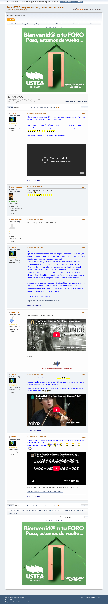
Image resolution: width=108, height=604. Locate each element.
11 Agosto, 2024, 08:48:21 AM (35, 374)
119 (44, 107)
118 (41, 107)
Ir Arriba (10, 505)
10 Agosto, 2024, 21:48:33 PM (35, 312)
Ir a (61, 517)
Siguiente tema (81, 101)
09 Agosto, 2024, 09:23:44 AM (35, 219)
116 (35, 107)
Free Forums (14, 599)
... (24, 107)
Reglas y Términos (90, 597)
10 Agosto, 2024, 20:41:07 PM (35, 247)
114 (29, 107)
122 (53, 107)
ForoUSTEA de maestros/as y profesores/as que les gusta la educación (36, 8)
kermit (13, 113)
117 (38, 107)
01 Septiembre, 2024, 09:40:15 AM (36, 436)
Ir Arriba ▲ (100, 597)
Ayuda (82, 597)
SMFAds (7, 599)
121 (50, 107)
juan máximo (16, 187)
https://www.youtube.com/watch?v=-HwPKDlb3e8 (43, 301)
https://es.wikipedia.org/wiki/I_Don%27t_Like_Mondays (45, 491)
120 (47, 107)
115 (32, 107)
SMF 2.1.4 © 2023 (10, 597)
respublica (15, 312)
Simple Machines (19, 597)
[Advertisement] (94, 126)
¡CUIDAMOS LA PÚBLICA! (54, 27)
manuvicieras (16, 219)
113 (26, 107)
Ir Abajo (10, 107)
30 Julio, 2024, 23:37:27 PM (34, 187)
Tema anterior (70, 101)
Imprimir (84, 107)
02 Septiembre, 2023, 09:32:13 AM (36, 113)
